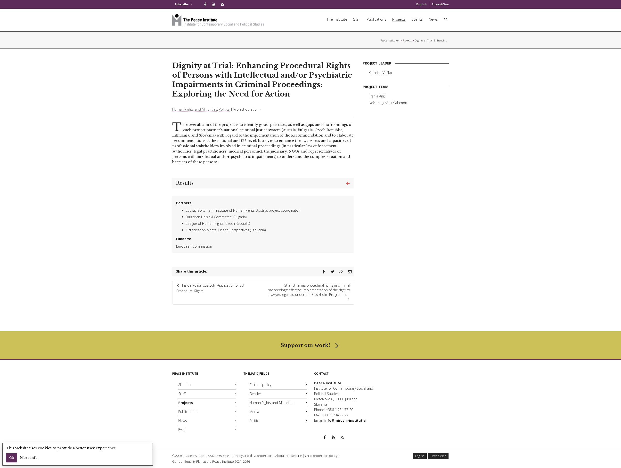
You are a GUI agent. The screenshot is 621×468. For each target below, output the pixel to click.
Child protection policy (321, 455)
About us (185, 384)
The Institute (337, 19)
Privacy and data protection (252, 455)
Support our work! (305, 345)
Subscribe (181, 4)
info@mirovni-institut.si (345, 420)
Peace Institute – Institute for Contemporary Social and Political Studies (389, 40)
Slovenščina (440, 4)
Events (417, 19)
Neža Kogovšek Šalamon (388, 102)
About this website (288, 455)
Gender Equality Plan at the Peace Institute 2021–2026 (211, 461)
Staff (357, 19)
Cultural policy (260, 384)
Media (254, 411)
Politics (224, 109)
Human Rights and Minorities (194, 109)
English (421, 4)
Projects (399, 19)
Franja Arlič (377, 96)
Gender (255, 393)
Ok (11, 458)
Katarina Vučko (380, 72)
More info (29, 458)
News (433, 19)
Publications (376, 19)
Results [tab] (185, 183)
